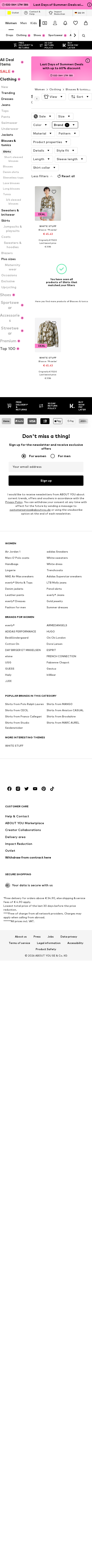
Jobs (50, 936)
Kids (33, 23)
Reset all (68, 176)
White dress (54, 563)
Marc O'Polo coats (17, 557)
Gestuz (51, 668)
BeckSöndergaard (16, 637)
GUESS (9, 668)
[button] (54, 96)
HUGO (51, 631)
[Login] (55, 23)
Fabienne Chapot (58, 662)
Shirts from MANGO (60, 703)
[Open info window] (89, 4)
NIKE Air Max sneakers (19, 576)
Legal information (49, 942)
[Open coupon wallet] (44, 23)
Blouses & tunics (77, 89)
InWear (51, 674)
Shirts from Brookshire (61, 716)
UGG (8, 662)
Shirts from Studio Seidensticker (17, 725)
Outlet (15, 12)
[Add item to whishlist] (53, 192)
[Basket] (85, 23)
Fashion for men (15, 607)
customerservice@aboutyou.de (30, 509)
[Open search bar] (82, 36)
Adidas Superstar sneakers (64, 576)
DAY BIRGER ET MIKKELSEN (23, 649)
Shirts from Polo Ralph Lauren (24, 703)
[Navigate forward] (74, 35)
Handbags (11, 563)
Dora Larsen (54, 643)
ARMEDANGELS (57, 625)
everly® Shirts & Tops (19, 582)
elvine (9, 656)
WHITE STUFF (14, 745)
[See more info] (48, 250)
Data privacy (69, 936)
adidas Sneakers (57, 551)
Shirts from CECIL (16, 710)
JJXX (8, 680)
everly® (10, 625)
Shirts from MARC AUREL (63, 722)
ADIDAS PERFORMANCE (20, 631)
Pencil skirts (54, 588)
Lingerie (10, 570)
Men (23, 23)
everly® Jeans (55, 594)
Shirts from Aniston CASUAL (65, 710)
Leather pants (14, 594)
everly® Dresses (15, 601)
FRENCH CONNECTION (61, 656)
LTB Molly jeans (57, 582)
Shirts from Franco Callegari (23, 716)
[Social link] (9, 788)
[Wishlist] (75, 23)
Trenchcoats (55, 570)
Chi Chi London (56, 637)
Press (37, 936)
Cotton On (12, 643)
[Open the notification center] (65, 23)
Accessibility (75, 942)
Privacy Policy (13, 501)
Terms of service (19, 942)
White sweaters (57, 557)
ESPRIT (51, 649)
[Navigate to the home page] (28, 772)
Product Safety (46, 949)
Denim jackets (14, 588)
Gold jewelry (55, 601)
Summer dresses (57, 607)
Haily (8, 674)
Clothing (55, 89)
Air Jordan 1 (12, 551)
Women (11, 23)
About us (21, 936)
